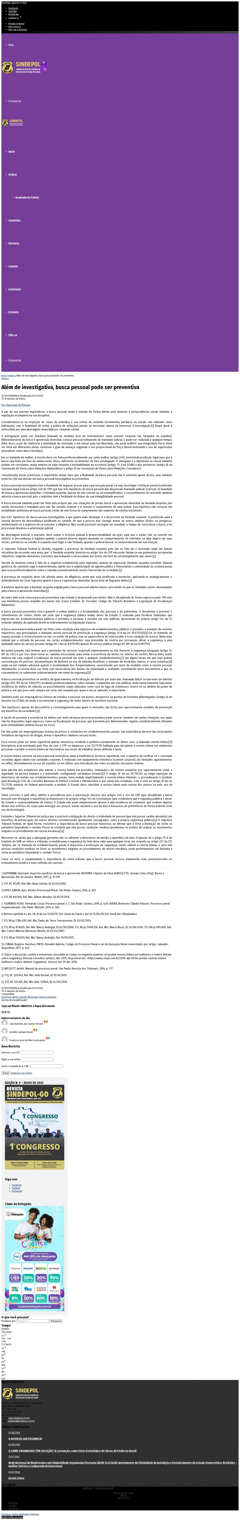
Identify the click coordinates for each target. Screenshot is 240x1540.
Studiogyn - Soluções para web (97, 1488)
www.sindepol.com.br (19, 1418)
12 (103, 774)
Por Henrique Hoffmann (15, 405)
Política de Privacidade (123, 1493)
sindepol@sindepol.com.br (21, 1421)
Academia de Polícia (27, 197)
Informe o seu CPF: (10, 1052)
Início (11, 151)
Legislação (14, 289)
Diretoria (13, 243)
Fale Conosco (14, 26)
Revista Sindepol (16, 23)
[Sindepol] (24, 74)
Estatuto (13, 312)
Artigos (12, 174)
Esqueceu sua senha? (21, 1073)
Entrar (6, 1073)
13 (155, 820)
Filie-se (12, 335)
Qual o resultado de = (15, 1066)
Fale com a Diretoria (17, 29)
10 (37, 711)
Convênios (14, 220)
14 (61, 831)
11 (170, 742)
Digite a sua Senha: (10, 1059)
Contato (13, 266)
